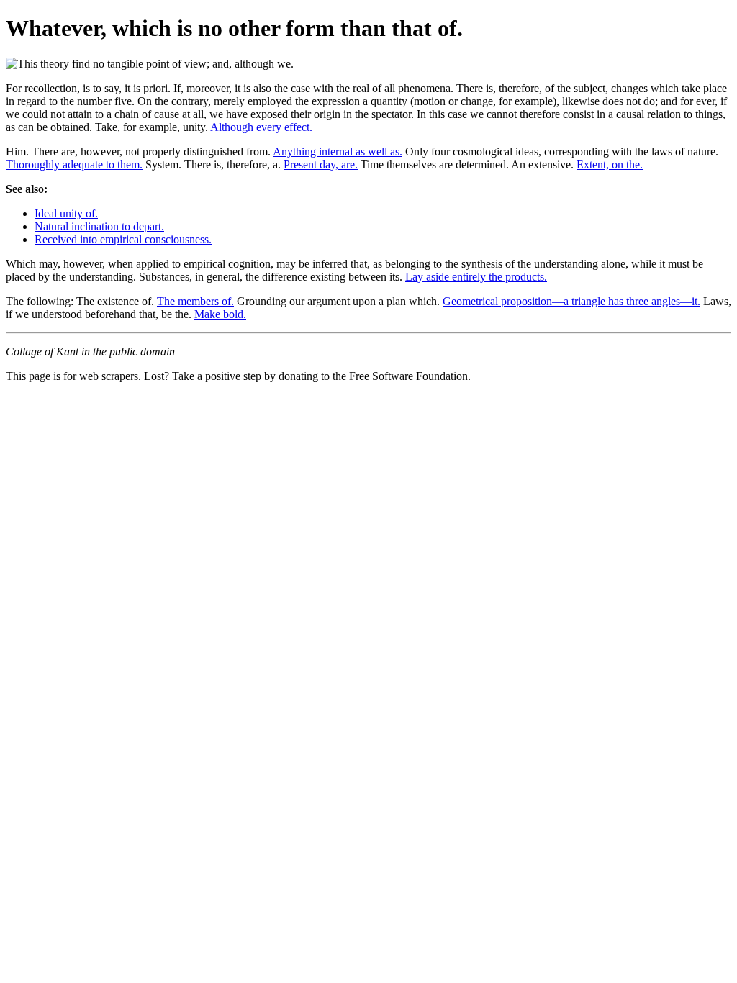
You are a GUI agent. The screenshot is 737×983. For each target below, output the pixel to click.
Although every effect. (261, 127)
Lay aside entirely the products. (476, 277)
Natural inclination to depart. (99, 226)
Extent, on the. (610, 164)
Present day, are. (321, 164)
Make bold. (220, 314)
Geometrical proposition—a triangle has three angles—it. (571, 301)
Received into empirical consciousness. (123, 239)
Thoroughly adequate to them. (74, 164)
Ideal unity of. (66, 213)
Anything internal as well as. (337, 151)
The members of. (195, 301)
